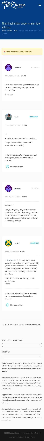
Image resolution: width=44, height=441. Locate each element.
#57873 (22, 251)
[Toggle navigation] (39, 5)
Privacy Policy (30, 437)
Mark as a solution (7, 166)
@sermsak (11, 260)
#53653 (23, 76)
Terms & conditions (16, 437)
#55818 (24, 197)
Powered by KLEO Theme (30, 433)
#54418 (24, 125)
